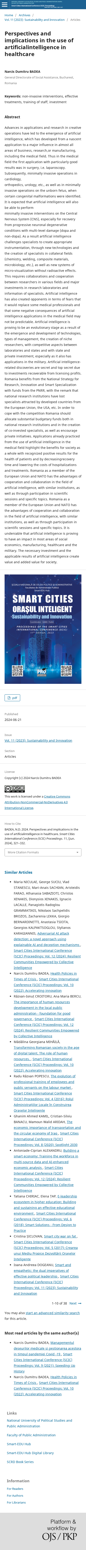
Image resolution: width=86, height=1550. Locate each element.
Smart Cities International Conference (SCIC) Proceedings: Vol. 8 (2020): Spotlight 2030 (46, 1139)
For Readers (15, 1489)
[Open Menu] (4, 4)
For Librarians (16, 1502)
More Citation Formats (23, 852)
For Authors (15, 1495)
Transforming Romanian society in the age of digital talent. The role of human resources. (46, 1053)
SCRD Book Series (20, 1462)
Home (9, 15)
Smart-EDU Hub (19, 1444)
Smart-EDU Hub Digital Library (30, 1453)
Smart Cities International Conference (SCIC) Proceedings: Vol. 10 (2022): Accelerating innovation (46, 985)
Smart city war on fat (60, 1236)
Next (73, 1303)
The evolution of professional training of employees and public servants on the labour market (44, 1082)
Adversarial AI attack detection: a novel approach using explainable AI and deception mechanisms (47, 939)
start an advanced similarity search (53, 1313)
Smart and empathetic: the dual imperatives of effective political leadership (42, 1270)
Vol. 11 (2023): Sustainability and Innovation (35, 20)
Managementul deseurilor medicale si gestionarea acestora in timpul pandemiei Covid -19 (47, 1348)
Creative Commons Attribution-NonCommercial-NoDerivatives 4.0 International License (37, 802)
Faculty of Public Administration (31, 1435)
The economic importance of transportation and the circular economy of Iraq (47, 1127)
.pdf (14, 698)
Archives (24, 15)
